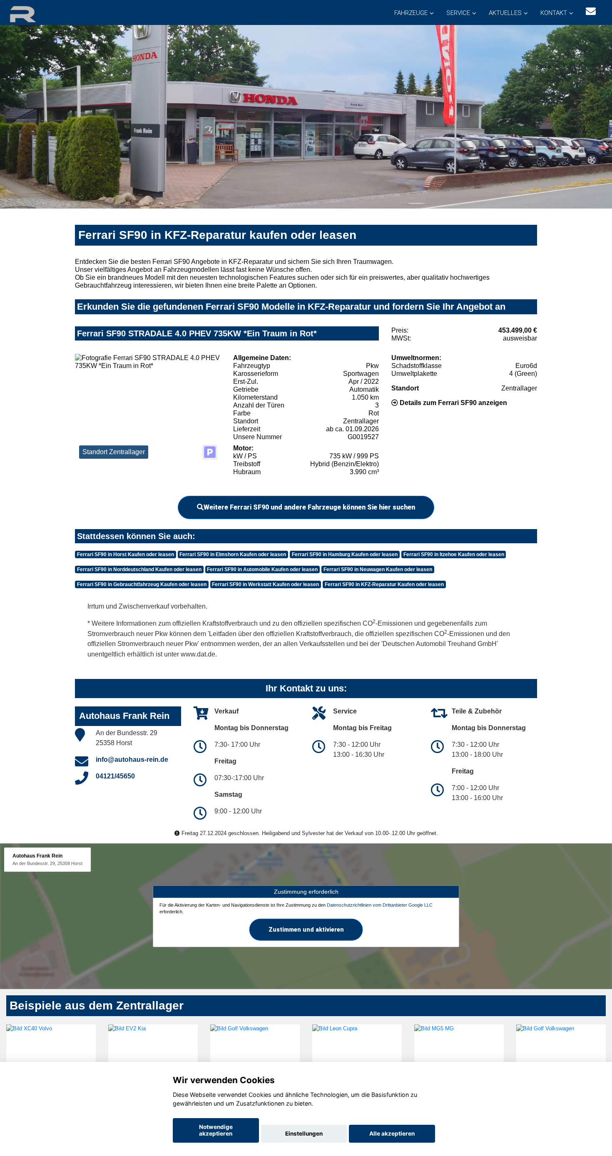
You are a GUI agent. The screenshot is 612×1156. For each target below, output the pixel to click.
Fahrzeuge (411, 13)
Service (458, 13)
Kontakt (553, 13)
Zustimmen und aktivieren (306, 929)
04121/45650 (115, 776)
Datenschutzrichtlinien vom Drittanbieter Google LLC (380, 904)
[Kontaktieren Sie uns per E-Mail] (591, 11)
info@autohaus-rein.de (132, 759)
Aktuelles (505, 13)
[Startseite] (33, 13)
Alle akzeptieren (392, 1133)
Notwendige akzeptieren (216, 1130)
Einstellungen (304, 1133)
